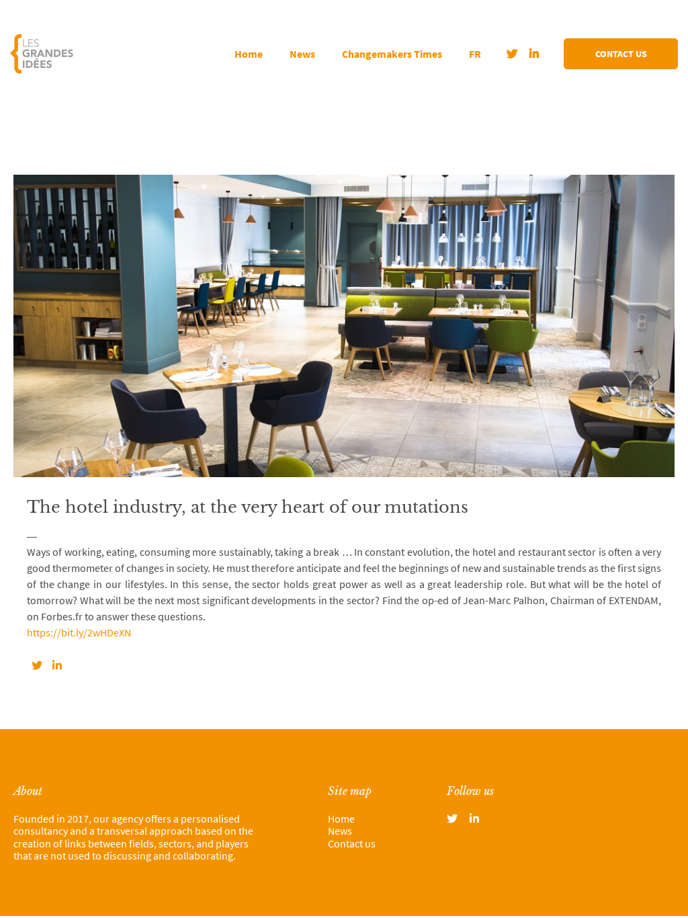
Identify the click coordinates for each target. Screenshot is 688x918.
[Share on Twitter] (37, 665)
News (302, 53)
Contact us (621, 54)
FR (475, 53)
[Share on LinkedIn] (57, 665)
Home (248, 53)
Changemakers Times (392, 53)
